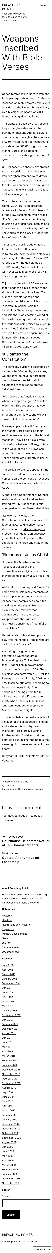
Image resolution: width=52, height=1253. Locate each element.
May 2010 (7, 1101)
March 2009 (9, 1165)
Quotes (6, 942)
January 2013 (9, 1010)
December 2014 (11, 983)
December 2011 (10, 1028)
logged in (24, 815)
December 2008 (11, 1178)
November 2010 (11, 1074)
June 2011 (7, 1042)
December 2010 (11, 1069)
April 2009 (8, 1160)
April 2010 (7, 1105)
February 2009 (10, 1169)
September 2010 (11, 1083)
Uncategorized (10, 952)
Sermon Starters (11, 947)
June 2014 (8, 992)
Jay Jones (10, 785)
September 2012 (11, 1015)
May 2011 (7, 1046)
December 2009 (11, 1124)
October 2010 (9, 1078)
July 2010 (7, 1092)
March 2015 (8, 974)
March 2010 (8, 1110)
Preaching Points (17, 1235)
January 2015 (9, 978)
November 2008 (11, 1183)
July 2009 (7, 1146)
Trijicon (38, 137)
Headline (7, 920)
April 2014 (7, 997)
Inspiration (8, 929)
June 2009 (8, 1151)
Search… (7, 1196)
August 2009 (9, 1142)
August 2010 (9, 1087)
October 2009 (10, 1133)
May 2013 (7, 1006)
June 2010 (8, 1096)
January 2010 (9, 1119)
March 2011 (8, 1056)
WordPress (31, 1241)
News (5, 938)
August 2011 (9, 1033)
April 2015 (7, 969)
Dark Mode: (40, 1249)
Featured (7, 915)
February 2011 (10, 1060)
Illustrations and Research (31, 789)
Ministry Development (14, 933)
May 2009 (7, 1155)
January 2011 (9, 1065)
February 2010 (10, 1115)
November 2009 (11, 1128)
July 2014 (7, 987)
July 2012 (7, 1019)
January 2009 (10, 1174)
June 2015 (8, 965)
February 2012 (10, 1024)
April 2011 (7, 1051)
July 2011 (7, 1037)
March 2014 (8, 1001)
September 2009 (11, 1137)
